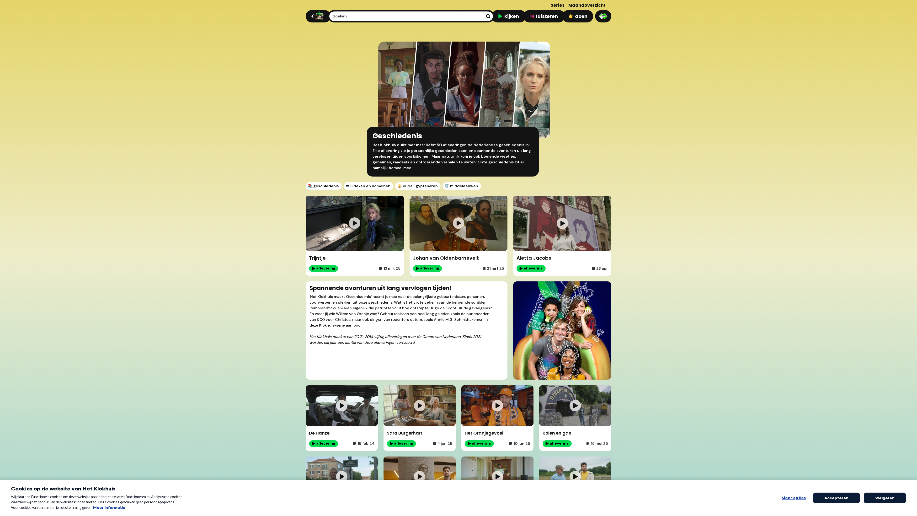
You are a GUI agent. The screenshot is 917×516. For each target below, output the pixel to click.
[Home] (317, 16)
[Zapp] (603, 16)
